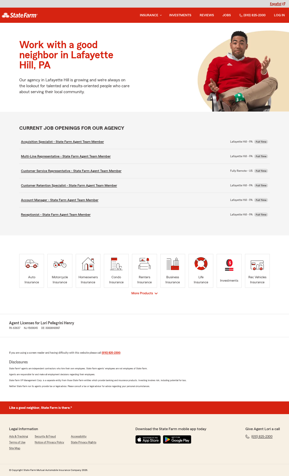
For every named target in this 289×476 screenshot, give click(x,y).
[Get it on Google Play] (177, 439)
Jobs (226, 15)
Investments (180, 15)
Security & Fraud (45, 436)
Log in (279, 15)
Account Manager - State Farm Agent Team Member (59, 200)
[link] (20, 15)
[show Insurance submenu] (160, 15)
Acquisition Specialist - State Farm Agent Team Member (62, 141)
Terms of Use (17, 442)
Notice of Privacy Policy (49, 442)
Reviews (207, 15)
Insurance (149, 15)
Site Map (14, 448)
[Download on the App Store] (148, 439)
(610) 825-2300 (255, 15)
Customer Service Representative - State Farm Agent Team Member (71, 171)
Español (275, 3)
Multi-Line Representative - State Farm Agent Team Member (66, 156)
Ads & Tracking (18, 436)
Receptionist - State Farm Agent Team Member (56, 214)
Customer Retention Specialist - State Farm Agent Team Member (69, 185)
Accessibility (79, 436)
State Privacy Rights (83, 442)
